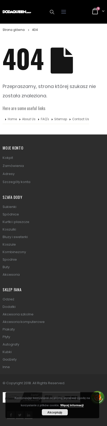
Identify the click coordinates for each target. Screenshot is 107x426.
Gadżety (10, 359)
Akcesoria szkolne (18, 314)
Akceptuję (54, 412)
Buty (6, 267)
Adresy (9, 173)
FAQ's (45, 119)
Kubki (7, 351)
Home (12, 119)
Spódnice (11, 214)
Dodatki (9, 306)
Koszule (9, 244)
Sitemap (60, 119)
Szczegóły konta (16, 181)
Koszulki (9, 229)
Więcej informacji (72, 405)
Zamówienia (13, 165)
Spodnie (10, 259)
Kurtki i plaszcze (16, 221)
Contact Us (80, 119)
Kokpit (8, 157)
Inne (6, 366)
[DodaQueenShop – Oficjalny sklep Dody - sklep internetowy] (17, 12)
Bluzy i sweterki (15, 236)
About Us (29, 119)
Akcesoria (11, 274)
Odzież (8, 299)
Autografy (11, 344)
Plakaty (9, 329)
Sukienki (9, 206)
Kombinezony (14, 251)
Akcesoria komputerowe (24, 321)
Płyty (6, 336)
